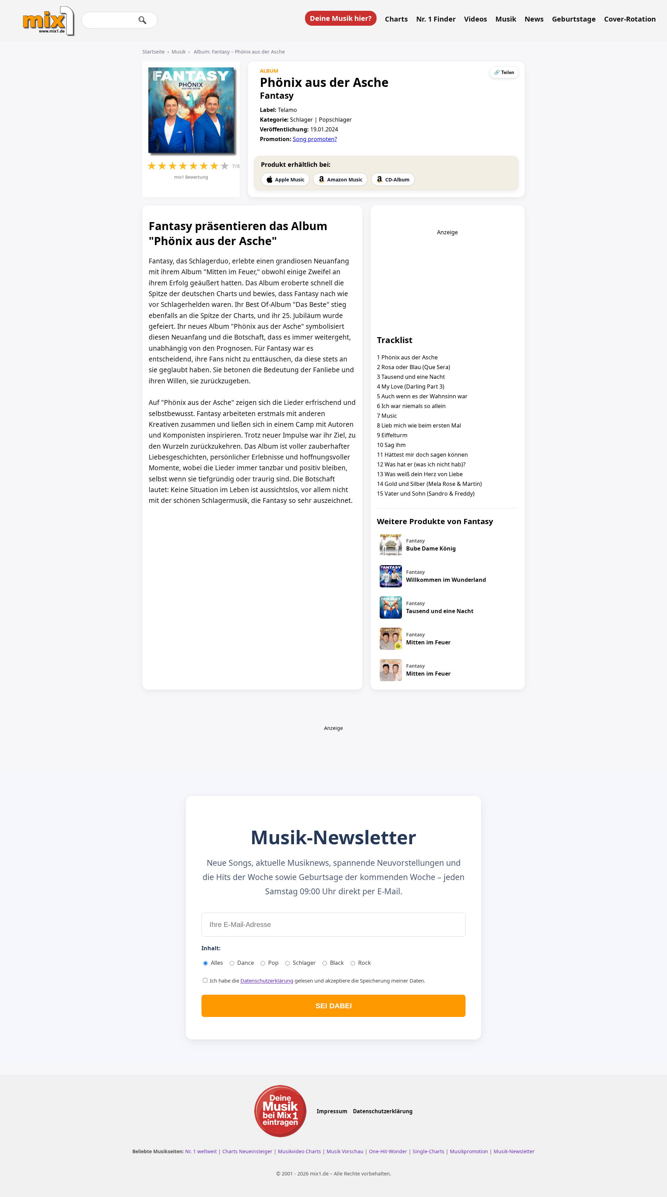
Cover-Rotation (630, 19)
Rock (364, 963)
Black (337, 963)
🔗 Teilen (504, 72)
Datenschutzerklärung (266, 980)
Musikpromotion (469, 1151)
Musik (505, 19)
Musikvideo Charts (300, 1151)
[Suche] (142, 20)
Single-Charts (429, 1151)
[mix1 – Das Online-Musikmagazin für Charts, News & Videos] (46, 16)
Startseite (153, 51)
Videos (475, 19)
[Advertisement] (447, 279)
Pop (273, 963)
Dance (245, 963)
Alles (217, 963)
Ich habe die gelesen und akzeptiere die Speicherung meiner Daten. (316, 980)
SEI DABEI (333, 1006)
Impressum (332, 1111)
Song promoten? (315, 139)
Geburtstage (574, 19)
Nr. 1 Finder (436, 19)
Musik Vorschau (346, 1151)
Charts (396, 19)
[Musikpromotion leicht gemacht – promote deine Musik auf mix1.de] (280, 1111)
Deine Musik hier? (341, 18)
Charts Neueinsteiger (248, 1151)
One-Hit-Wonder (389, 1151)
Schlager (304, 963)
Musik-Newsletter (514, 1151)
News (534, 19)
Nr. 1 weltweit (201, 1151)
